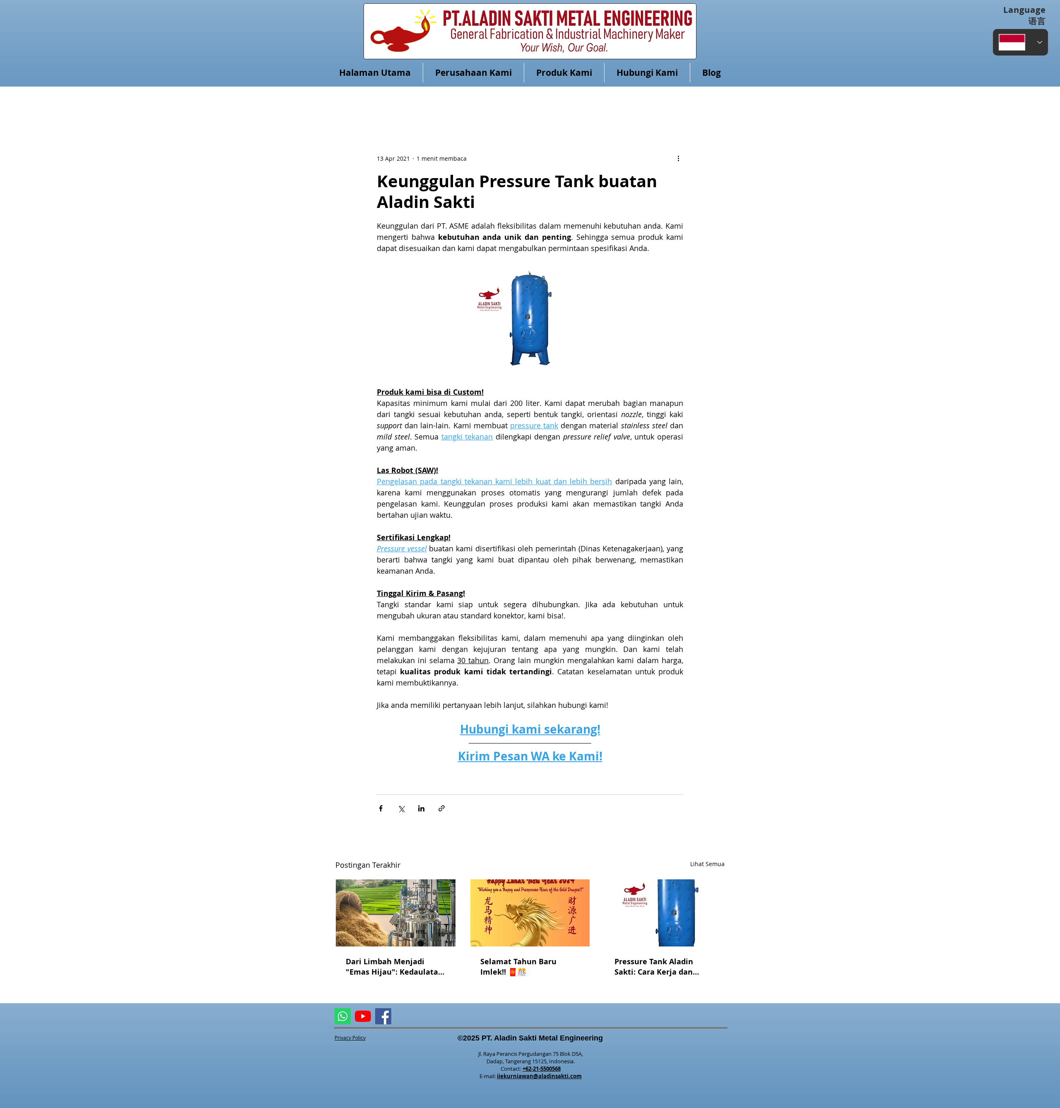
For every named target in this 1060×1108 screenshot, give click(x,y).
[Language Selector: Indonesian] (1020, 42)
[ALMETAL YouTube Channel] (363, 1016)
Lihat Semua (707, 864)
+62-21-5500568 (542, 1068)
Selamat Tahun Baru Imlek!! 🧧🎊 (518, 966)
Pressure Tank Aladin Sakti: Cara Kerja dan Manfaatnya (653, 966)
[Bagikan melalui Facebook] (381, 808)
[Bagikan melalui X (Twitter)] (401, 808)
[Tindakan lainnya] (678, 158)
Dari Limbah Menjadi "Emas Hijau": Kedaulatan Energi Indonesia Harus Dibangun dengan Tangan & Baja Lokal (394, 966)
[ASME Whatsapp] (343, 1016)
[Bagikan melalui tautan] (442, 808)
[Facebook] (383, 1016)
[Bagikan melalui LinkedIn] (421, 808)
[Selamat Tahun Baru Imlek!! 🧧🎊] (530, 912)
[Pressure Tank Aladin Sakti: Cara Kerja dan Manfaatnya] (664, 912)
